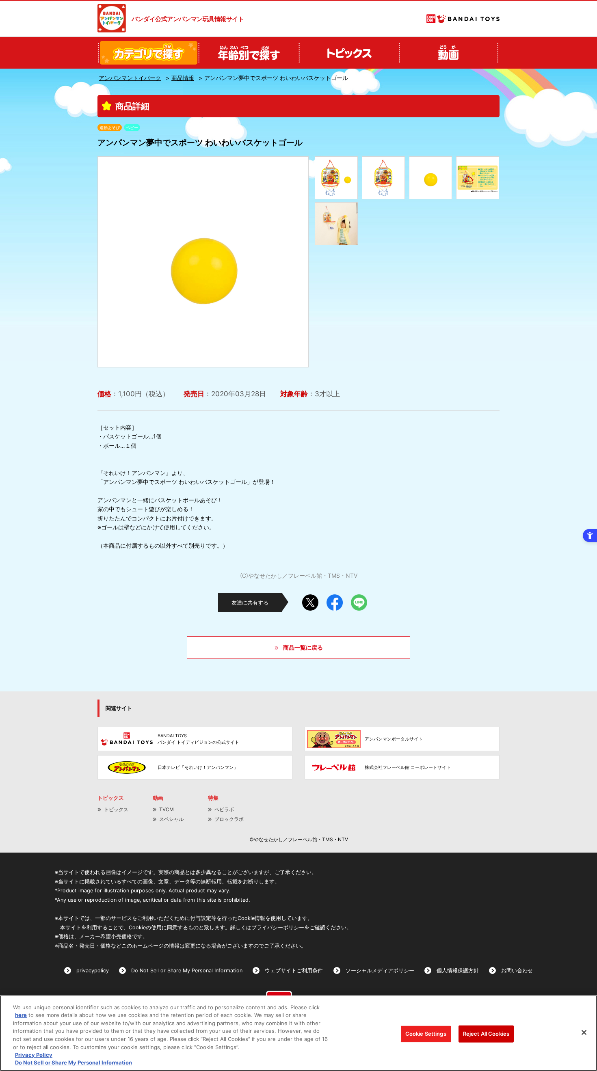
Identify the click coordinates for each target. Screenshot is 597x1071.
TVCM (166, 809)
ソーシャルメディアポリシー (380, 970)
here (21, 1015)
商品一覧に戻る (303, 647)
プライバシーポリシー (277, 927)
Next (295, 262)
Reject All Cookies (486, 1033)
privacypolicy (92, 970)
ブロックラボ (229, 819)
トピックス (116, 809)
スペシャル (171, 819)
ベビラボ (224, 809)
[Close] (584, 1032)
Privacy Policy (33, 1055)
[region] (298, 1033)
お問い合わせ (517, 970)
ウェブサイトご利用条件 (294, 970)
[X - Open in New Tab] (310, 599)
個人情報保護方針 (458, 970)
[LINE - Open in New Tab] (359, 599)
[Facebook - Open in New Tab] (335, 599)
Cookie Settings (425, 1033)
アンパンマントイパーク (130, 77)
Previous (110, 262)
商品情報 (182, 77)
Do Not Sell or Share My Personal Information (186, 970)
